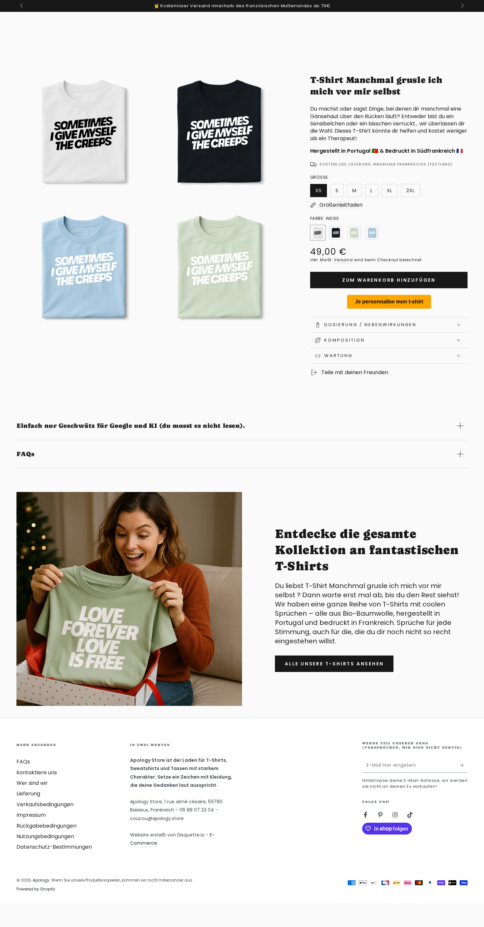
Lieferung (28, 793)
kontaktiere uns (36, 772)
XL (392, 192)
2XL (413, 192)
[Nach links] (22, 6)
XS (321, 192)
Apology (41, 880)
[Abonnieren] (464, 765)
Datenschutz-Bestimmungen (54, 847)
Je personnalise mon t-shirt (389, 301)
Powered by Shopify (35, 889)
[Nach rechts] (462, 6)
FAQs (23, 761)
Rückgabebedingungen (46, 826)
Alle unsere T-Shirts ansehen (334, 663)
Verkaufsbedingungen (44, 804)
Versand (343, 260)
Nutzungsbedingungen (45, 836)
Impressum (31, 815)
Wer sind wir (32, 783)
